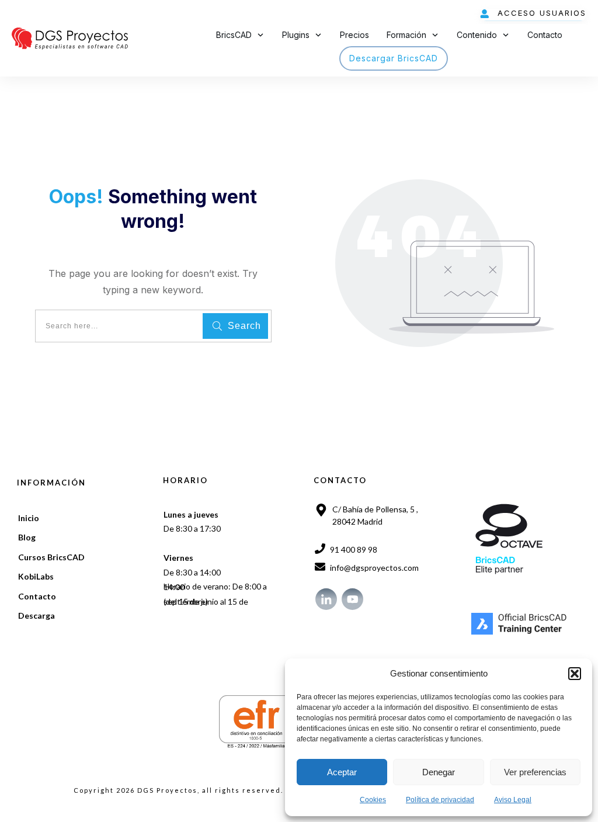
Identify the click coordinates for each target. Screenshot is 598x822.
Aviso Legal (512, 800)
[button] (574, 673)
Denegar (438, 772)
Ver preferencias (535, 772)
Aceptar (342, 772)
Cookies (373, 800)
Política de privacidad (440, 800)
